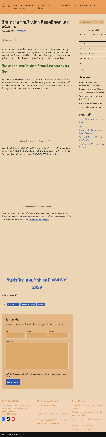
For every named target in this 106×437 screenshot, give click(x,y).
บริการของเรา (53, 5)
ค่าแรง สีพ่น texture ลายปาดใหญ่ (49, 405)
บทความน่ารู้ (67, 5)
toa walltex (13, 304)
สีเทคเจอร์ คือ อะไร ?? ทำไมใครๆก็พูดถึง (51, 420)
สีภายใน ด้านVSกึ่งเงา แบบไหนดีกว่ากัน (51, 424)
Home (81, 126)
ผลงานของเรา (81, 5)
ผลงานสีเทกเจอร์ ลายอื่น (39, 220)
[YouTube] (13, 419)
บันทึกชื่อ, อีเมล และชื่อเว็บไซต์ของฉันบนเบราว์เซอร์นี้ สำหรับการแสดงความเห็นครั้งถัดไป (36, 375)
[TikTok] (8, 419)
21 (98, 53)
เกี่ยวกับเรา (94, 5)
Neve (3, 434)
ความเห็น (10, 341)
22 (101, 53)
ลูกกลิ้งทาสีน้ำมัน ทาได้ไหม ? (90, 107)
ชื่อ (7, 332)
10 (81, 48)
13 (93, 48)
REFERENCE (21, 31)
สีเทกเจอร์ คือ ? (53, 154)
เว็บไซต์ (51, 332)
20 (93, 53)
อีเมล (29, 332)
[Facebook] (3, 419)
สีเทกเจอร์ (41, 304)
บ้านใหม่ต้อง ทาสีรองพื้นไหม (90, 103)
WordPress (20, 434)
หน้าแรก (41, 5)
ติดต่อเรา (42, 8)
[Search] (102, 22)
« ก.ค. (81, 70)
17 (81, 53)
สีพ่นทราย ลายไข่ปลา (28, 304)
